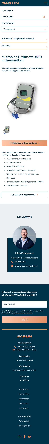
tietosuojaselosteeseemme (24, 313)
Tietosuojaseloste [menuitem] (24, 426)
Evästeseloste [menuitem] (24, 421)
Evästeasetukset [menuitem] (24, 416)
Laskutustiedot (24, 394)
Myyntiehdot (24, 399)
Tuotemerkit (24, 408)
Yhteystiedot (24, 389)
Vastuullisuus (24, 403)
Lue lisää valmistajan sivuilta (23, 194)
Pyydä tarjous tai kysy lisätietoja (23, 143)
